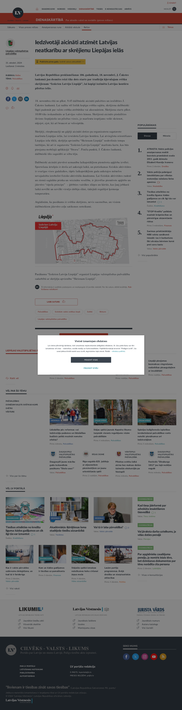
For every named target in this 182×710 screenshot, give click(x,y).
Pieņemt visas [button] (91, 360)
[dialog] (91, 355)
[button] (91, 368)
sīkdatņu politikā (118, 351)
